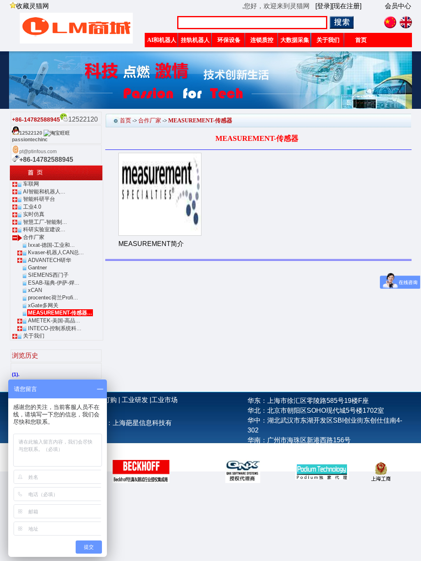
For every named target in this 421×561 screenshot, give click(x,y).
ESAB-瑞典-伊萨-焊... (53, 283)
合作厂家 (33, 237)
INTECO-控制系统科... (54, 328)
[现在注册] (346, 5)
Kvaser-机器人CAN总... (56, 252)
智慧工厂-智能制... (45, 222)
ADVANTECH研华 (49, 260)
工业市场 (164, 399)
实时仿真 (33, 214)
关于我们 (33, 336)
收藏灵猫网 (32, 5)
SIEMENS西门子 (48, 275)
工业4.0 (32, 207)
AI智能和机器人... (44, 192)
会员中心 (398, 5)
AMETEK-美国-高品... (54, 320)
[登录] (323, 5)
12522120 (30, 133)
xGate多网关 (43, 305)
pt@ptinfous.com (38, 151)
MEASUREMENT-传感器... (60, 313)
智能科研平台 (39, 199)
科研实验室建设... (44, 229)
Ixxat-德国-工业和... (51, 245)
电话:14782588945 (275, 449)
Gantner (37, 267)
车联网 (31, 184)
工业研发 (135, 399)
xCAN (35, 290)
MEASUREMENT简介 (151, 243)
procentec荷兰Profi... (53, 297)
